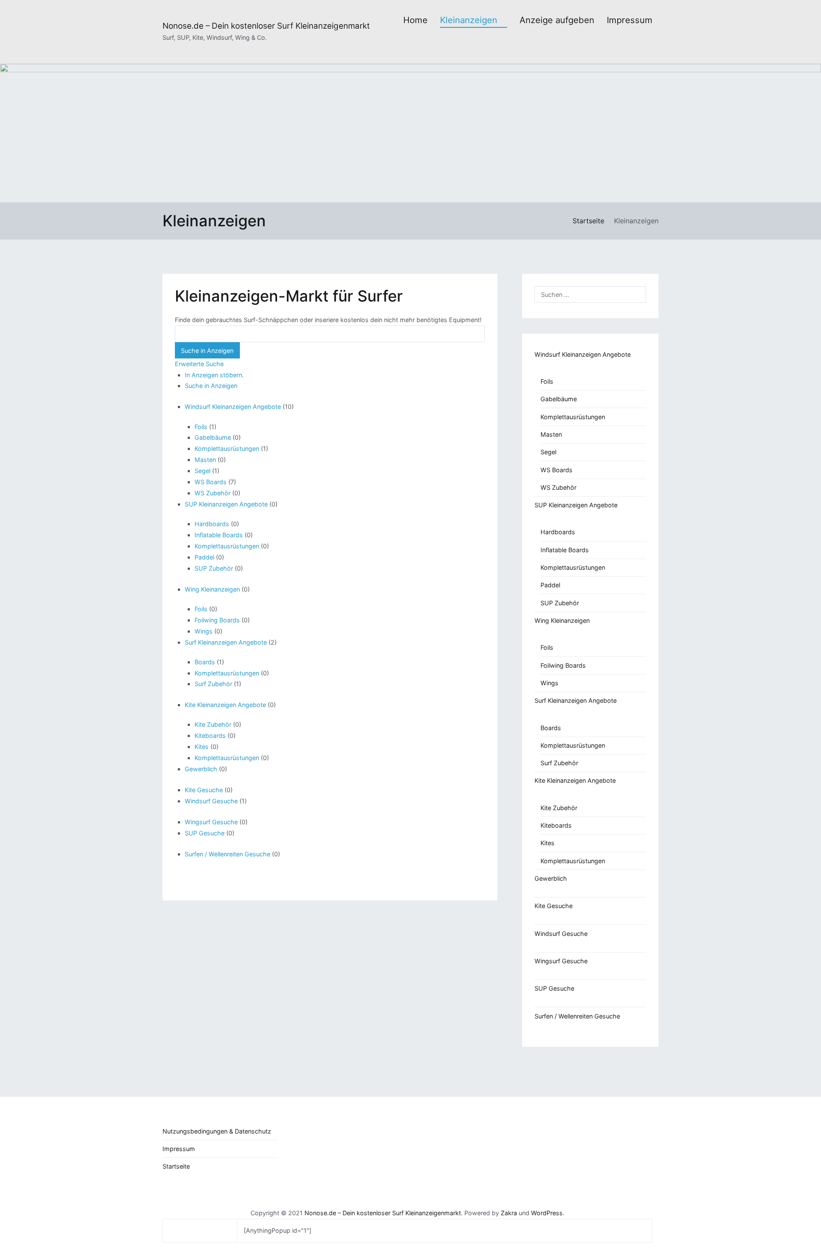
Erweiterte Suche (199, 363)
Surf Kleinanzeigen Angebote (226, 642)
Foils (201, 426)
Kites (202, 746)
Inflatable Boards (219, 535)
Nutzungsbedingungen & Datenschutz (216, 1131)
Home (415, 20)
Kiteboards (210, 735)
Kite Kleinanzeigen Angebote (225, 704)
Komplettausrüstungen (227, 448)
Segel (202, 470)
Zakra (509, 1213)
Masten (205, 459)
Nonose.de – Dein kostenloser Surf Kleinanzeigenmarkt (266, 26)
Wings (204, 631)
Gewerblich (201, 769)
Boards (205, 662)
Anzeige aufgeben (557, 20)
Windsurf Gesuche (211, 801)
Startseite (176, 1166)
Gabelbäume (213, 437)
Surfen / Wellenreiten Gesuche (227, 854)
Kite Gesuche (204, 789)
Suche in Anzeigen (211, 385)
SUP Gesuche (204, 833)
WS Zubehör (212, 493)
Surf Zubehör (213, 683)
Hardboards (212, 523)
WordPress (547, 1213)
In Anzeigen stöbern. (214, 375)
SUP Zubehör (214, 568)
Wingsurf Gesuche (211, 822)
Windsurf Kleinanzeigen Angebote (233, 406)
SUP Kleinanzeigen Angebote (226, 504)
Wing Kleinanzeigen (212, 589)
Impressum (630, 20)
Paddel (204, 557)
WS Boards (211, 481)
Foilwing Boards (217, 620)
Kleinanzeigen (468, 20)
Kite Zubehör (213, 724)
